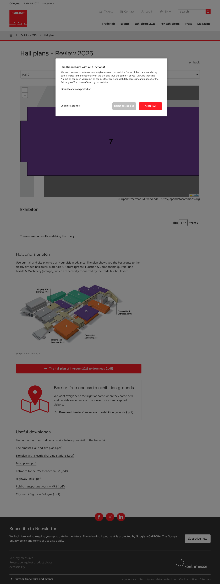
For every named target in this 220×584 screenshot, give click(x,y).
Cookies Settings (70, 106)
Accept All (150, 106)
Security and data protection (76, 89)
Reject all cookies (124, 106)
